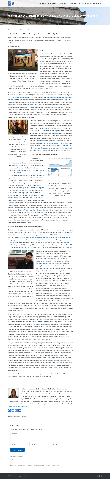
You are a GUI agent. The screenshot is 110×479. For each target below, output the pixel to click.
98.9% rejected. (67, 247)
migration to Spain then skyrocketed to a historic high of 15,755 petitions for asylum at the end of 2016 (26, 172)
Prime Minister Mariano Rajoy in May (22, 97)
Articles (63, 3)
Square (19, 476)
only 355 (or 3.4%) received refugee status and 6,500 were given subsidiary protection (44, 237)
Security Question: (16, 457)
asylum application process (49, 268)
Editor (21, 30)
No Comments (30, 30)
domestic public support (35, 105)
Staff (42, 3)
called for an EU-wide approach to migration (47, 131)
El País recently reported (38, 324)
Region (24, 416)
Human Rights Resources (93, 3)
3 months (57, 358)
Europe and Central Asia (15, 416)
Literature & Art (75, 3)
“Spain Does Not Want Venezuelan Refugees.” (28, 210)
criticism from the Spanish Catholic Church (51, 143)
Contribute (52, 3)
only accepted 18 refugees (18, 163)
